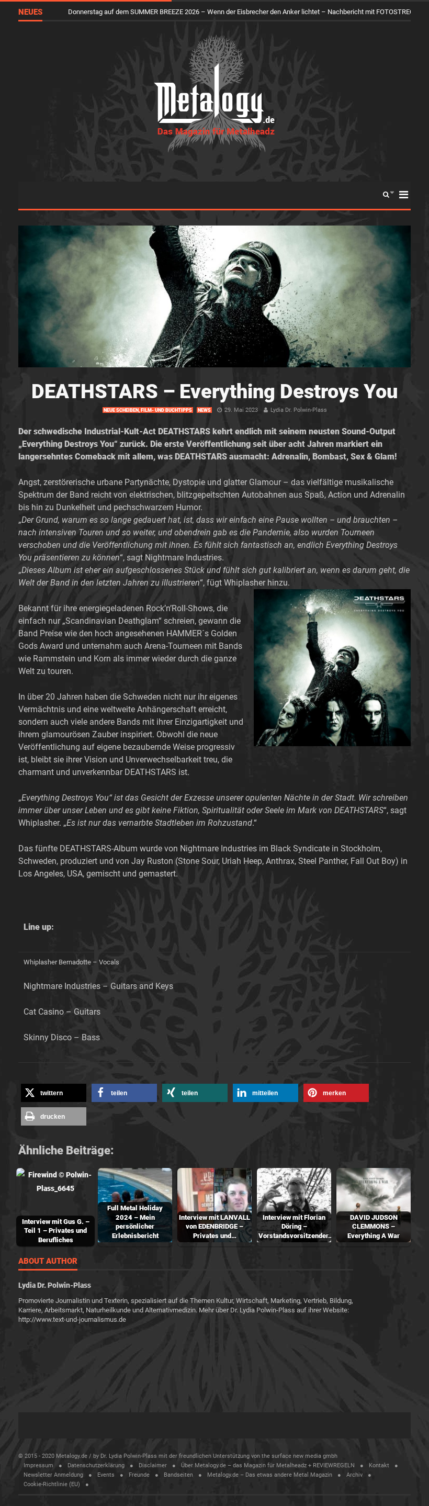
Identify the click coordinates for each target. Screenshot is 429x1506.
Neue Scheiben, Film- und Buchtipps (148, 410)
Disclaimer (153, 1465)
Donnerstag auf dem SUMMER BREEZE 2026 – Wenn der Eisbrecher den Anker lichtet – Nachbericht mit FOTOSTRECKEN (248, 12)
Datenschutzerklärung (96, 1465)
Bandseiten (178, 1474)
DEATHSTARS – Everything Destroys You (214, 391)
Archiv (354, 1474)
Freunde (139, 1474)
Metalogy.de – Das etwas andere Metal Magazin (269, 1474)
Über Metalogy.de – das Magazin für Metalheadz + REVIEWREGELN (268, 1465)
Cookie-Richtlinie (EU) (52, 1484)
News (204, 410)
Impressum (38, 1465)
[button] (53, 1093)
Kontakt (379, 1465)
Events (106, 1474)
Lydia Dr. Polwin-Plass (298, 410)
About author (47, 1261)
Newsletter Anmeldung (53, 1474)
